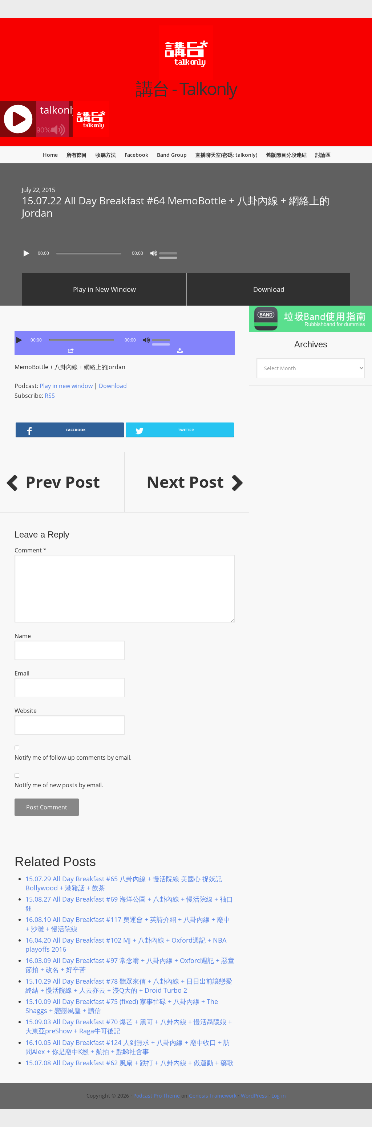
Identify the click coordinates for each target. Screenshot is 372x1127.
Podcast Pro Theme (156, 1095)
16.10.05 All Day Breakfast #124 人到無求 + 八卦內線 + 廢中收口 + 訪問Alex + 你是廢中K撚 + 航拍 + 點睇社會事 (127, 1047)
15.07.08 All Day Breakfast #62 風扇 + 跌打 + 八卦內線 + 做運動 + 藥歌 (129, 1062)
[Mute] (153, 253)
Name (23, 636)
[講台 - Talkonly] (186, 75)
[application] (186, 251)
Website (26, 711)
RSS (50, 396)
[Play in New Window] (71, 350)
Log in (278, 1095)
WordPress (254, 1095)
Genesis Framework (212, 1095)
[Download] (180, 350)
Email (22, 673)
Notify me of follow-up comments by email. (73, 757)
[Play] (27, 253)
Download (268, 289)
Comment (30, 550)
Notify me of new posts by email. (59, 785)
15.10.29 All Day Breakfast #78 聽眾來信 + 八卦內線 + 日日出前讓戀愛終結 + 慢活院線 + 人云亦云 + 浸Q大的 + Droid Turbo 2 (128, 986)
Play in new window (66, 386)
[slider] (170, 252)
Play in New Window (104, 289)
